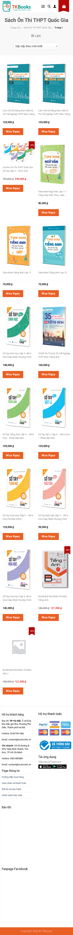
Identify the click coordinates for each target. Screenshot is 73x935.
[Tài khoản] (55, 6)
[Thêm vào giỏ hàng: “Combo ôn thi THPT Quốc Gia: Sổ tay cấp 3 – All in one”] (22, 145)
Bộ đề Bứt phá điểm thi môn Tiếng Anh (52, 598)
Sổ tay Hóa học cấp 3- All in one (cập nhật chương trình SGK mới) (17, 598)
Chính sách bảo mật (12, 795)
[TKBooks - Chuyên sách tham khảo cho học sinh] (18, 6)
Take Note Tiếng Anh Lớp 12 (52, 272)
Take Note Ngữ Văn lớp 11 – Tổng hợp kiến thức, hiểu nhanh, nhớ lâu (53, 193)
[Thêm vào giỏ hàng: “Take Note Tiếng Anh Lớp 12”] (58, 236)
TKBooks (47, 931)
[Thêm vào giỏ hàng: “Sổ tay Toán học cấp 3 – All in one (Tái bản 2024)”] (22, 479)
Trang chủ (15, 27)
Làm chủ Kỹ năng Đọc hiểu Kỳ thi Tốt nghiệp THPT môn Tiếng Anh (19, 112)
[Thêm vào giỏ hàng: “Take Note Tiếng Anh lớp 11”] (22, 236)
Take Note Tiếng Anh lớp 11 (17, 272)
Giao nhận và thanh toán (14, 783)
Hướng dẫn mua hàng (13, 777)
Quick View (16, 74)
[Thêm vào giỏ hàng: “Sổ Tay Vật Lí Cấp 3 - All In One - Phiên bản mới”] (58, 398)
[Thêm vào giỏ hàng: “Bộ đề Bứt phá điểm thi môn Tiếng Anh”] (58, 560)
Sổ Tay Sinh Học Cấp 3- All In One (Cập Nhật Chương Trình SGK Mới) (17, 355)
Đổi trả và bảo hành (11, 789)
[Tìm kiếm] (49, 6)
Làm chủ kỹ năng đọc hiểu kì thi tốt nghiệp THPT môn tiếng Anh (54, 112)
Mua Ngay (13, 131)
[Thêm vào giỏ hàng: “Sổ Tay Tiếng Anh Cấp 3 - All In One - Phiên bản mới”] (22, 398)
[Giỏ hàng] (64, 6)
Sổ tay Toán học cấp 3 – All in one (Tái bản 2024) (18, 517)
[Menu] (43, 6)
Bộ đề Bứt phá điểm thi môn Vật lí (17, 672)
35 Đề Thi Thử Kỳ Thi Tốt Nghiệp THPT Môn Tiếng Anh (54, 355)
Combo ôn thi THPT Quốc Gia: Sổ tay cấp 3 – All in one (18, 169)
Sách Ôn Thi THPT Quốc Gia (37, 27)
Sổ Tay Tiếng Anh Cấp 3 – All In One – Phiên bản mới (18, 436)
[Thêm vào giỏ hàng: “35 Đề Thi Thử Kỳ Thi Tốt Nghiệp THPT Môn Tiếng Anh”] (58, 317)
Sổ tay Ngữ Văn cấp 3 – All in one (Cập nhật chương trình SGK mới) (53, 517)
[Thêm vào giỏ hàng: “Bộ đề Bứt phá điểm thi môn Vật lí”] (22, 638)
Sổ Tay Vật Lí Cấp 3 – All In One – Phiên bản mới (54, 436)
